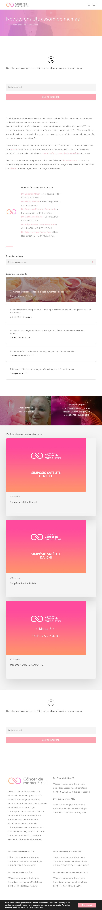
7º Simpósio (15, 496)
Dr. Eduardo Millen (30, 193)
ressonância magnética (68, 153)
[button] (94, 4)
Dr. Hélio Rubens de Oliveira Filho (38, 224)
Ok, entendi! (87, 905)
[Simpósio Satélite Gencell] (51, 477)
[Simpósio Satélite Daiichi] (51, 558)
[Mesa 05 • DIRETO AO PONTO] (51, 640)
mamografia (48, 153)
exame (14, 149)
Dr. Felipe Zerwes (30, 201)
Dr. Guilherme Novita (31, 216)
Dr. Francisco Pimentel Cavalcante (38, 209)
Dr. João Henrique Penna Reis (36, 232)
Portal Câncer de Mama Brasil (24, 24)
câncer (13, 168)
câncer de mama (69, 160)
